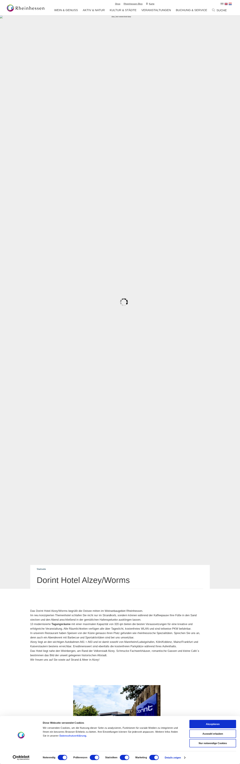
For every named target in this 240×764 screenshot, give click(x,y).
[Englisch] (226, 4)
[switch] (94, 757)
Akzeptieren (213, 724)
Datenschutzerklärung (72, 735)
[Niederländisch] (230, 4)
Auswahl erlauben (212, 733)
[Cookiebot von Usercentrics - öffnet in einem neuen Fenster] (21, 757)
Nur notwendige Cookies (213, 743)
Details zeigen (173, 757)
